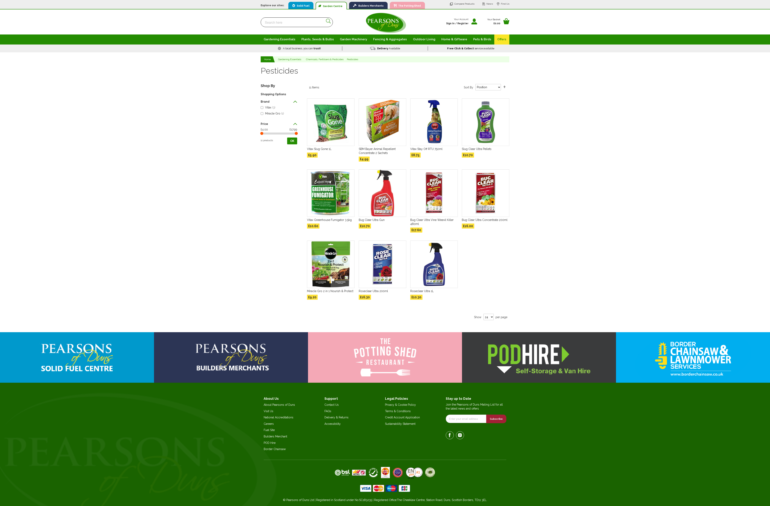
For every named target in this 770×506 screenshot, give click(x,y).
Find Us (505, 3)
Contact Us (331, 404)
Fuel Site (269, 430)
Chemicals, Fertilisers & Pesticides (324, 59)
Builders (370, 5)
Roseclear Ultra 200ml (373, 291)
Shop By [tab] (268, 86)
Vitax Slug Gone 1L (319, 149)
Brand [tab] (265, 101)
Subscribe (496, 418)
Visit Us (268, 411)
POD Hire (270, 442)
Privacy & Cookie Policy (400, 404)
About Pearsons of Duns (279, 404)
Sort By (468, 87)
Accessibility (332, 423)
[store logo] (386, 22)
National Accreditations (278, 417)
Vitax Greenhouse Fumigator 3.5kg (329, 220)
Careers (269, 423)
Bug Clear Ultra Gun (372, 220)
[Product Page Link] (331, 122)
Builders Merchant (275, 436)
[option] (299, 48)
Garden (331, 6)
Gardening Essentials (289, 59)
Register (462, 23)
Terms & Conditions (398, 411)
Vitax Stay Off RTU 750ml (426, 149)
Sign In (450, 23)
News (489, 3)
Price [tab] (264, 123)
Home (267, 59)
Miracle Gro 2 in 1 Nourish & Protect (330, 291)
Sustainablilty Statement (400, 423)
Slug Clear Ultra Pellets (476, 149)
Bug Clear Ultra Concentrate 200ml (485, 220)
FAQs (327, 411)
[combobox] (297, 22)
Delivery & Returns (336, 417)
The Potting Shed (408, 5)
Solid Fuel (302, 5)
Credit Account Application (402, 417)
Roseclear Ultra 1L (422, 291)
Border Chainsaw (275, 449)
